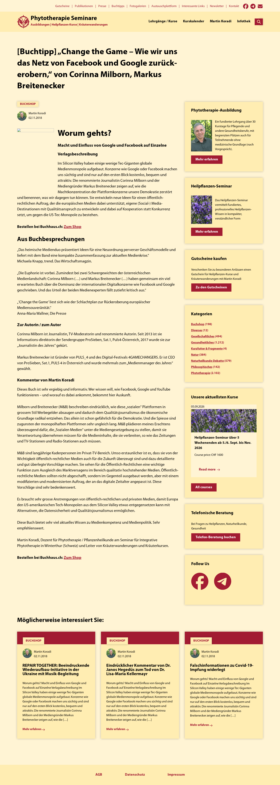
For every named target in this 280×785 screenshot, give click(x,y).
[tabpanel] (56, 685)
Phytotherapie (200, 373)
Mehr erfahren (206, 159)
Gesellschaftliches (202, 336)
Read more (207, 469)
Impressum (176, 775)
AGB (98, 775)
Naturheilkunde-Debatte (207, 361)
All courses (203, 487)
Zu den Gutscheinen (211, 287)
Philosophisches (201, 367)
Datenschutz (135, 775)
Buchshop (28, 104)
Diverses (196, 330)
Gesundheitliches (202, 342)
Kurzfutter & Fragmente (207, 348)
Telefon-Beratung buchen (216, 537)
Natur (195, 354)
